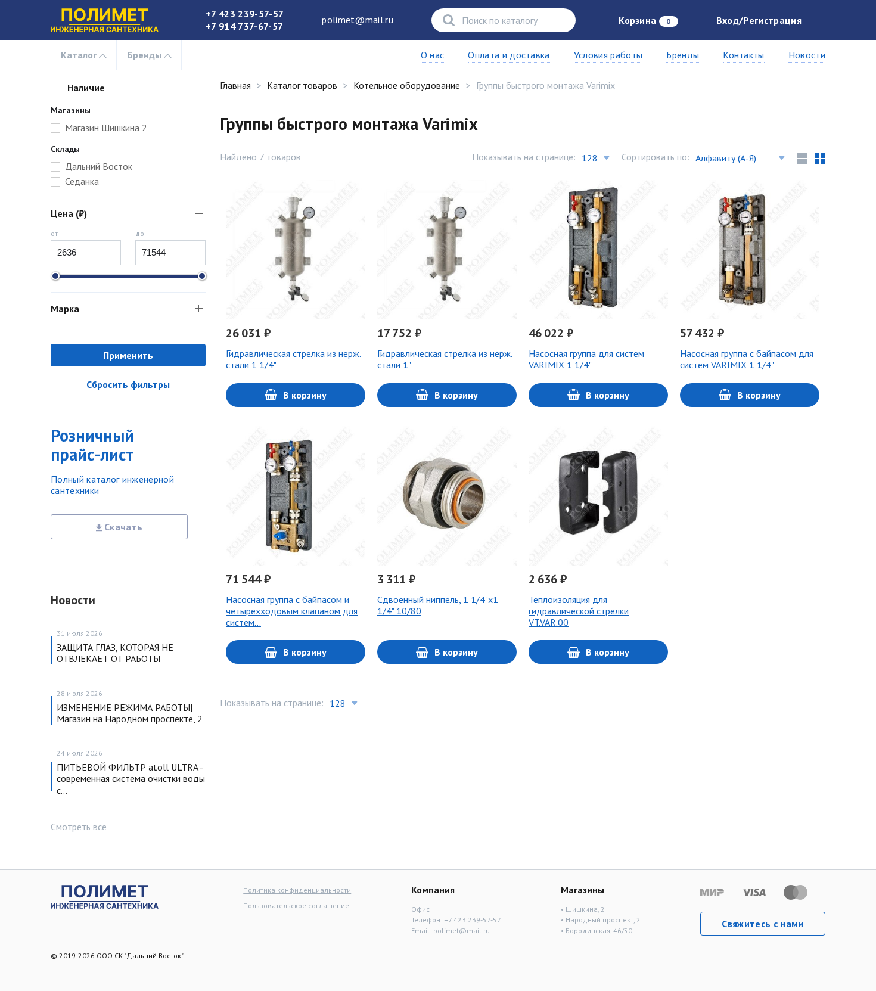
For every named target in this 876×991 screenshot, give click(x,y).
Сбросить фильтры (128, 384)
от (54, 233)
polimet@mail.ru (357, 20)
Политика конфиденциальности (297, 890)
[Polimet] (105, 896)
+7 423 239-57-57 (245, 14)
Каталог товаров (302, 85)
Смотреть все (79, 826)
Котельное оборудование (406, 85)
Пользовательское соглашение (296, 905)
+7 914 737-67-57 (244, 26)
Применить (128, 355)
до (139, 233)
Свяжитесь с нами (762, 924)
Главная (235, 85)
